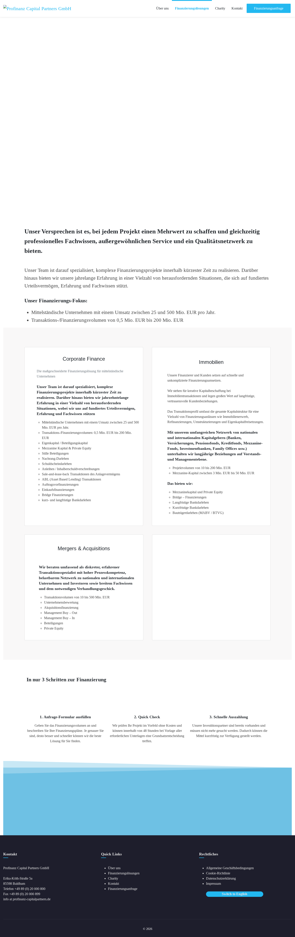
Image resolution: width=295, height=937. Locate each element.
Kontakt (113, 883)
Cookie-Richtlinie (218, 873)
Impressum (213, 883)
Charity (113, 878)
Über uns (114, 868)
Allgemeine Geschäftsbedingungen (230, 868)
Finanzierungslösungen (124, 873)
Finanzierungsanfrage (122, 889)
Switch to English (234, 894)
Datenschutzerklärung (221, 878)
